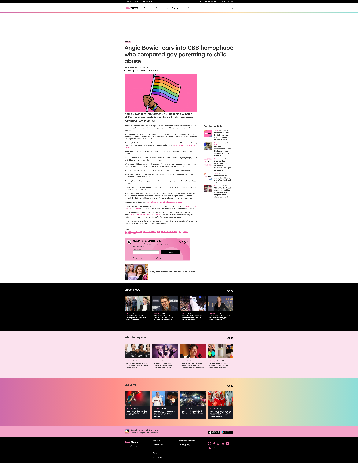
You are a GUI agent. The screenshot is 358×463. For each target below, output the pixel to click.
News (151, 8)
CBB (126, 231)
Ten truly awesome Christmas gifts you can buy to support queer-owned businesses (219, 365)
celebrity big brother (135, 231)
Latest (145, 8)
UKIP (180, 231)
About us (156, 441)
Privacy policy (184, 445)
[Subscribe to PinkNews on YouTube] (223, 444)
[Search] (232, 8)
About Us (128, 2)
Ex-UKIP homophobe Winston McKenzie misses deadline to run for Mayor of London (222, 151)
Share (130, 71)
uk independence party (169, 231)
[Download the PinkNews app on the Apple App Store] (214, 432)
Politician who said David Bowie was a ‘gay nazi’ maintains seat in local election (222, 136)
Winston (185, 231)
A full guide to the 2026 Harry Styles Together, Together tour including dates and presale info (193, 365)
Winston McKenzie (131, 233)
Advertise (137, 2)
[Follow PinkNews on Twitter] (209, 444)
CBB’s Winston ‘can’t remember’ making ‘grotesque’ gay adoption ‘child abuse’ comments (222, 192)
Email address (140, 249)
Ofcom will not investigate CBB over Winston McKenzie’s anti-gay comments (222, 165)
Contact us (157, 449)
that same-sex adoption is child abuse (146, 215)
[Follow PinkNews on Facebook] (214, 444)
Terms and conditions (187, 441)
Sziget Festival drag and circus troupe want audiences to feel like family (136, 413)
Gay (158, 231)
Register (230, 2)
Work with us (147, 2)
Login (223, 2)
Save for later (141, 71)
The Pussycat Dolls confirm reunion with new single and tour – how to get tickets (163, 365)
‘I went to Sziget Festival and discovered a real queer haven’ (192, 412)
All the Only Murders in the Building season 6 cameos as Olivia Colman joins (136, 317)
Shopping (175, 8)
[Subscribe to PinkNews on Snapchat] (209, 448)
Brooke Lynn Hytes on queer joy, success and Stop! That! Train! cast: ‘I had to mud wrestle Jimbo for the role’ (220, 414)
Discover (190, 8)
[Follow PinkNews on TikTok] (218, 444)
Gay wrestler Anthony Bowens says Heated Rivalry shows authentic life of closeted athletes (164, 414)
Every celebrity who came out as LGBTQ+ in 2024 (172, 271)
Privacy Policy (157, 258)
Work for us (157, 457)
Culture (158, 8)
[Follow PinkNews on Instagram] (227, 444)
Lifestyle (166, 8)
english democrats (149, 231)
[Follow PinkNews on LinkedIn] (214, 2)
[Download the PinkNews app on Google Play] (227, 432)
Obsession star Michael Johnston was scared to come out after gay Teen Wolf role (164, 317)
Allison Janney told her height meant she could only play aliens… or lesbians (219, 317)
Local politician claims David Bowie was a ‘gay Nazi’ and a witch (222, 179)
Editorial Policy (158, 445)
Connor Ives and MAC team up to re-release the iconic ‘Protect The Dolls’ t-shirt (137, 365)
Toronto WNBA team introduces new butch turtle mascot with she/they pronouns (192, 317)
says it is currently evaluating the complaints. (164, 202)
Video (183, 8)
